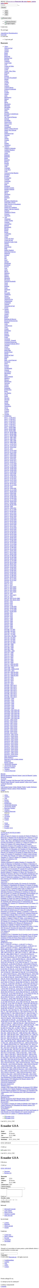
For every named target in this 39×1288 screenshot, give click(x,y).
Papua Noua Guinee (21, 937)
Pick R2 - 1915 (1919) (10, 721)
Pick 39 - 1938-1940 (10, 488)
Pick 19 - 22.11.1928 (10, 452)
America (6, 146)
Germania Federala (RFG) (11, 344)
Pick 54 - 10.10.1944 (10, 536)
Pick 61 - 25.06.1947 (10, 569)
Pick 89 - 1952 (8, 614)
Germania (7, 339)
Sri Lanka (7, 293)
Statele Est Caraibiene (10, 207)
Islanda (6, 357)
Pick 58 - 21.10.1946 (10, 560)
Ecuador (6, 176)
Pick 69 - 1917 (8, 582)
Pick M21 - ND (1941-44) (11, 716)
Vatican (6, 412)
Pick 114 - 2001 (8, 659)
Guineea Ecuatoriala (10, 89)
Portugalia (7, 388)
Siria (5, 291)
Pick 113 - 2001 (8, 657)
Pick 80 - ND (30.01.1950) (12, 600)
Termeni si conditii (9, 1214)
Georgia (6, 245)
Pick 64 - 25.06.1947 (10, 573)
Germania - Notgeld (10, 340)
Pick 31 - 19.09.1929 (10, 472)
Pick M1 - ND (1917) (10, 685)
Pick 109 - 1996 (9, 649)
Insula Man (7, 350)
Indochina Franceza (10, 252)
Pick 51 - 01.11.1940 (10, 509)
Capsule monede (19, 782)
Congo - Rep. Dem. (10, 71)
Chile (5, 166)
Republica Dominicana (11, 201)
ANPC (6, 1265)
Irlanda (6, 353)
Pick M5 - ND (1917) (10, 692)
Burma (6, 232)
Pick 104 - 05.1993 (9, 641)
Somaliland (7, 127)
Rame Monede (10, 782)
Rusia (6, 391)
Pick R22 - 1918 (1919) (11, 754)
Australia (4, 934)
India (5, 248)
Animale (5, 1087)
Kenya (6, 91)
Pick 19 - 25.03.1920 (10, 450)
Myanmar (7, 279)
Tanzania (7, 135)
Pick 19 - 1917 (8, 449)
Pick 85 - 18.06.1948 (10, 608)
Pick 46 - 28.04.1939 (10, 501)
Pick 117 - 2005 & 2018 (11, 664)
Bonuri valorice (8, 762)
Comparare (7, 1239)
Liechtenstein (8, 368)
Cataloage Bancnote (6, 783)
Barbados (7, 156)
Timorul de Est (8, 299)
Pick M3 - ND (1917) (10, 688)
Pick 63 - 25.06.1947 (10, 572)
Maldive (6, 276)
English (12, 23)
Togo (5, 137)
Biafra (6, 54)
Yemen (6, 307)
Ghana (6, 84)
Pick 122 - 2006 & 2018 (11, 675)
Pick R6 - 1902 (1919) (10, 728)
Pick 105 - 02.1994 (9, 642)
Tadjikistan (7, 294)
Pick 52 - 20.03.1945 (10, 524)
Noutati (6, 1227)
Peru (5, 199)
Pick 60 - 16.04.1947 (10, 567)
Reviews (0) (7, 1173)
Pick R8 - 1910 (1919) (10, 731)
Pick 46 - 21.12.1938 (10, 500)
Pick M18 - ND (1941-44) (11, 711)
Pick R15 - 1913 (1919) (11, 743)
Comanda (3, 1286)
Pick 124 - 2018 (9, 679)
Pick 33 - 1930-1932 (10, 475)
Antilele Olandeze (9, 150)
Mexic (6, 192)
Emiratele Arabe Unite (10, 242)
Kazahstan (7, 265)
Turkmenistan (8, 301)
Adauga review (5, 1201)
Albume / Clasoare (6, 780)
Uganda (6, 140)
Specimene (24, 1090)
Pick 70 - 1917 (8, 583)
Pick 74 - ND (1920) (10, 590)
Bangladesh (7, 227)
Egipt (5, 74)
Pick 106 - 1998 (9, 644)
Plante (13, 1087)
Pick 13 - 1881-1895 (10, 437)
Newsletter (7, 1241)
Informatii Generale (10, 1209)
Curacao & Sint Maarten (11, 173)
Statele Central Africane (11, 128)
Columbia (7, 168)
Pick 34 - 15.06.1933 (10, 477)
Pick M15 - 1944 (9, 706)
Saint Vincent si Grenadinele (12, 204)
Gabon (6, 81)
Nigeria (6, 112)
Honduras (7, 186)
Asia (5, 217)
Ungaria (6, 411)
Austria (6, 314)
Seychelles (7, 120)
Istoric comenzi (8, 1236)
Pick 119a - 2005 (9, 667)
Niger (6, 110)
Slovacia (6, 398)
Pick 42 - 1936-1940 (10, 493)
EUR (6, 11)
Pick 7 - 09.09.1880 (10, 427)
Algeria (6, 50)
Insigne (10, 787)
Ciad (5, 64)
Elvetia (6, 332)
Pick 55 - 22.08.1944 (10, 541)
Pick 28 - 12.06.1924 (10, 467)
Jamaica (6, 191)
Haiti (5, 184)
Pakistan (6, 286)
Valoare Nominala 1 (18, 1089)
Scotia (6, 394)
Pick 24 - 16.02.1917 (10, 460)
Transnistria (7, 406)
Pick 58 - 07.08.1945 (10, 555)
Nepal (6, 283)
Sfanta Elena (8, 122)
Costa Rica (7, 169)
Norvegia (7, 383)
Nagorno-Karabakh (10, 281)
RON (6, 13)
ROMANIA (7, 389)
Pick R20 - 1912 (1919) (11, 751)
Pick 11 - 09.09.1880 (10, 434)
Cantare (34, 782)
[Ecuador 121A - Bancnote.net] (9, 1116)
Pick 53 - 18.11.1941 (10, 526)
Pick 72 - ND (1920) (10, 587)
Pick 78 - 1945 (8, 596)
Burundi (6, 59)
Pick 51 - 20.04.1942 (10, 514)
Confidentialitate (9, 1260)
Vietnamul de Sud (9, 306)
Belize (6, 158)
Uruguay (6, 214)
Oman (6, 284)
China (6, 237)
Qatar (6, 288)
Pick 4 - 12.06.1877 (10, 422)
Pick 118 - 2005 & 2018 (11, 665)
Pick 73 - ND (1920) (10, 588)
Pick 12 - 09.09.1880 (10, 435)
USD (6, 14)
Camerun (7, 61)
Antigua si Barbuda (10, 148)
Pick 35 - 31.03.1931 (10, 478)
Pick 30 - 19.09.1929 (10, 470)
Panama (6, 196)
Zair (5, 142)
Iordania (6, 255)
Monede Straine (16, 775)
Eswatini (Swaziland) (10, 77)
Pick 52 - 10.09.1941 (10, 518)
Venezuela (7, 215)
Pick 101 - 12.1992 (9, 634)
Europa (6, 309)
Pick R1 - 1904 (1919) (10, 720)
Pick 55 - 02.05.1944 (10, 539)
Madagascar (7, 97)
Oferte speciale (8, 1226)
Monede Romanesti (6, 775)
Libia (5, 96)
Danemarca (7, 330)
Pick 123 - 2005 (9, 677)
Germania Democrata (10, 342)
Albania (6, 311)
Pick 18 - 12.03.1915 (10, 445)
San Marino (7, 393)
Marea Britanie (8, 376)
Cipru (6, 327)
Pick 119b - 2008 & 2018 (11, 669)
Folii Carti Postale (26, 780)
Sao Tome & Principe (10, 117)
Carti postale (4, 787)
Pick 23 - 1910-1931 (10, 458)
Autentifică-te (5, 33)
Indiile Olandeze (9, 250)
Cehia (6, 324)
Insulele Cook (28, 934)
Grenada (6, 179)
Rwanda (6, 115)
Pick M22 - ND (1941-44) (11, 718)
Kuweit (6, 266)
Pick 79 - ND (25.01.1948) (12, 598)
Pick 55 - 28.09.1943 (10, 537)
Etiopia (6, 79)
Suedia (6, 403)
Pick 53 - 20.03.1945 (10, 529)
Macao (6, 271)
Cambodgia (7, 233)
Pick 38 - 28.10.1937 (10, 483)
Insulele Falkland (9, 189)
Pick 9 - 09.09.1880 (10, 431)
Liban (6, 270)
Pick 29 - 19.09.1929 (10, 468)
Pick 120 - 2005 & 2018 (11, 672)
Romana (13, 21)
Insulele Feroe (8, 352)
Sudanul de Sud (8, 133)
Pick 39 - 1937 (8, 486)
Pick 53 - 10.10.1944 (10, 527)
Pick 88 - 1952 (8, 613)
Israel (5, 260)
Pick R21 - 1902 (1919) (11, 752)
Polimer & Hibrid (12, 1090)
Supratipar (33, 1090)
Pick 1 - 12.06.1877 (10, 417)
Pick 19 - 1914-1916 (10, 447)
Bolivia (6, 161)
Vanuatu (4, 941)
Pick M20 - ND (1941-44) (11, 715)
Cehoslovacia (8, 325)
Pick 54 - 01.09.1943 (10, 532)
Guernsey (7, 348)
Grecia (6, 347)
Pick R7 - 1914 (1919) (10, 729)
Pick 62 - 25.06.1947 (10, 570)
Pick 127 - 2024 (9, 683)
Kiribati (24, 936)
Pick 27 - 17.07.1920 (10, 465)
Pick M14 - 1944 (9, 705)
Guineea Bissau (8, 87)
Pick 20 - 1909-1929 (10, 454)
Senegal (6, 119)
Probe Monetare (21, 788)
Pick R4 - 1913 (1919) (10, 725)
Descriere (7, 1171)
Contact (3, 790)
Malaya (6, 275)
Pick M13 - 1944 (9, 703)
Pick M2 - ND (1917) (10, 687)
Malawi (6, 99)
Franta (6, 337)
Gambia (6, 82)
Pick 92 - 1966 (8, 619)
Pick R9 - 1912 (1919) (10, 733)
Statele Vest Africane (10, 130)
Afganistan (7, 219)
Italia (5, 358)
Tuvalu (31, 939)
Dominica (7, 174)
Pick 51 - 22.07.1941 (10, 513)
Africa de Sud (8, 48)
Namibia (6, 109)
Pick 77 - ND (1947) (10, 595)
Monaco (6, 380)
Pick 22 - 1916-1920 (10, 457)
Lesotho (6, 92)
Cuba (5, 171)
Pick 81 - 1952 (8, 601)
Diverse (3, 785)
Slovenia (6, 399)
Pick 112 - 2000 (8, 656)
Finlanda (6, 335)
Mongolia (7, 278)
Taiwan (6, 296)
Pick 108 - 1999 (9, 647)
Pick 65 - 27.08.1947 (10, 575)
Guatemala (7, 181)
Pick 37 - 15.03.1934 (10, 481)
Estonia (6, 334)
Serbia (6, 396)
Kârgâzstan (7, 263)
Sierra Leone (8, 123)
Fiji (10, 934)
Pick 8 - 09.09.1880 (10, 429)
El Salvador (7, 178)
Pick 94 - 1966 (8, 623)
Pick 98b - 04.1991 (9, 631)
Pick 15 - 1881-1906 (10, 440)
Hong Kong (7, 247)
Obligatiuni (7, 761)
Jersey (6, 363)
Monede (3, 774)
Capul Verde (8, 63)
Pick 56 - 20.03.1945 (10, 546)
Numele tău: (4, 1188)
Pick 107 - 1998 (9, 646)
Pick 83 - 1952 (8, 605)
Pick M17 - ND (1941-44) (11, 710)
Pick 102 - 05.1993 (9, 637)
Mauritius (7, 105)
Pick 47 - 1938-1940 (10, 503)
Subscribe (4, 1255)
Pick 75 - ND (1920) (10, 591)
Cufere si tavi (28, 782)
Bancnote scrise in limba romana (13, 759)
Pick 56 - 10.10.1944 (10, 542)
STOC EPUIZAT (6, 1168)
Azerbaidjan (7, 224)
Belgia (6, 317)
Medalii (19, 787)
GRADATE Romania (10, 764)
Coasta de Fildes (9, 66)
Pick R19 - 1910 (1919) (11, 749)
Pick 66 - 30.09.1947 (10, 577)
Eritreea (6, 76)
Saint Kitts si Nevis (9, 202)
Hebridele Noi (18, 934)
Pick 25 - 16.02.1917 (10, 462)
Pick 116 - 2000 (8, 662)
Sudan (6, 132)
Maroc (6, 102)
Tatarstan (7, 404)
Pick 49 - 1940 (8, 506)
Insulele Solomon (14, 936)
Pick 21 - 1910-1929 (10, 455)
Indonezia (7, 253)
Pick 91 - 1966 (8, 618)
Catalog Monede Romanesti (19, 1100)
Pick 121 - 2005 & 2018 (11, 674)
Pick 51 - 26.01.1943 (10, 516)
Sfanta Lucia (8, 206)
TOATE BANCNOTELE (10, 832)
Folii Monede (6, 1112)
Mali (5, 100)
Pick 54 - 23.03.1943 (10, 531)
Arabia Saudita (8, 220)
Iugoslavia (7, 362)
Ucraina (6, 409)
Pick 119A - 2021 (9, 670)
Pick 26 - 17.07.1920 (10, 463)
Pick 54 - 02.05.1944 (10, 534)
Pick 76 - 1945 (8, 593)
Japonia (6, 261)
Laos (5, 268)
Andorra (6, 312)
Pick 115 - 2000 (8, 660)
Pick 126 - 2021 (9, 682)
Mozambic (7, 107)
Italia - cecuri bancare (10, 360)
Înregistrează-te (13, 33)
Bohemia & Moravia (10, 319)
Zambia (6, 143)
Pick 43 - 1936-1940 (10, 495)
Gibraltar (6, 345)
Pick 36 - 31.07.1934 (10, 480)
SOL (5, 1263)
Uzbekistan (7, 302)
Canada (6, 165)
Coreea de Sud (8, 240)
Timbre (24, 787)
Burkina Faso (8, 58)
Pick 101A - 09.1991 (10, 636)
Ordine (15, 787)
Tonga (24, 939)
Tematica (7, 769)
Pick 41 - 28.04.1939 (10, 491)
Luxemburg (7, 371)
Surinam (6, 210)
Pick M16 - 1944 (9, 708)
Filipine (6, 243)
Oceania (6, 414)
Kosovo (6, 365)
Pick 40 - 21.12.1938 (10, 490)
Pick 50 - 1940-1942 (10, 508)
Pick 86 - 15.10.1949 (10, 610)
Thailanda (7, 298)
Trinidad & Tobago (9, 212)
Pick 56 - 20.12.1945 (10, 549)
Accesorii (3, 779)
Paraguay (7, 197)
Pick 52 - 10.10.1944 (10, 523)
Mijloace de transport (25, 1087)
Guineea (6, 86)
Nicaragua (7, 194)
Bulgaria (6, 322)
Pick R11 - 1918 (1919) (11, 736)
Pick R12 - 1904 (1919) (11, 738)
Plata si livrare (8, 1212)
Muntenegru (7, 381)
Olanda (6, 385)
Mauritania (7, 104)
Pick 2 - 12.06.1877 (10, 419)
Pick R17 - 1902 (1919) (11, 746)
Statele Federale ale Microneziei (11, 939)
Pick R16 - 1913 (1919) (11, 744)
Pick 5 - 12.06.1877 (10, 424)
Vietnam (6, 304)
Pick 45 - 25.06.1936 (10, 498)
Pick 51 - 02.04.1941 (10, 511)
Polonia (6, 386)
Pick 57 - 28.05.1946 (10, 554)
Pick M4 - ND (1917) (10, 690)
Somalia (6, 125)
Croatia (6, 329)
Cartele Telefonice (31, 787)
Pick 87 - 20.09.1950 (10, 611)
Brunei (6, 230)
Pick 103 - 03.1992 (9, 639)
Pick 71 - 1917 (8, 585)
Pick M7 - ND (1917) (10, 695)
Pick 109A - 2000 (9, 651)
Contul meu (7, 1234)
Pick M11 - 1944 (9, 700)
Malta (6, 375)
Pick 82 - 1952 (8, 603)
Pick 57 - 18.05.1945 (10, 550)
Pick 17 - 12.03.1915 (10, 444)
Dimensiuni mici (19, 1092)
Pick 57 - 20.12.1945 (10, 552)
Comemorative (7, 1092)
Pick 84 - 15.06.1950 (10, 606)
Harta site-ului (8, 1215)
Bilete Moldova (8, 757)
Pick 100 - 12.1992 (9, 633)
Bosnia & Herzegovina (11, 321)
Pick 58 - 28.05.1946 (10, 559)
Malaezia (7, 273)
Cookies (6, 1262)
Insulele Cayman (9, 187)
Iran (5, 258)
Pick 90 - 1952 (8, 616)
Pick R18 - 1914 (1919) (11, 748)
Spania (6, 401)
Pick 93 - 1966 (8, 621)
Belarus (6, 316)
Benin (6, 53)
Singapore (7, 289)
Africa (6, 46)
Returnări (7, 1224)
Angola (6, 51)
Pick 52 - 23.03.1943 (10, 519)
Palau (11, 937)
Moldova (7, 378)
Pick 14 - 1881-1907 (10, 439)
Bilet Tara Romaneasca (11, 756)
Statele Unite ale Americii (11, 209)
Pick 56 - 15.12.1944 (10, 544)
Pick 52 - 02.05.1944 (10, 521)
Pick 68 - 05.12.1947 (10, 580)
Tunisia (6, 138)
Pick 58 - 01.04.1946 (10, 557)
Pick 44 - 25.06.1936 (10, 496)
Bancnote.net (12, 1257)
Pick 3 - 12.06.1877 (10, 421)
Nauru (30, 936)
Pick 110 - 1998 (8, 652)
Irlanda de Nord (8, 355)
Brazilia (6, 163)
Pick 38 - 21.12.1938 (10, 485)
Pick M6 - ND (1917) (10, 693)
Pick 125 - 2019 (9, 680)
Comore (6, 68)
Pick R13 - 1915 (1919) (11, 739)
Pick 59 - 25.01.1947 (10, 565)
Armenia (6, 222)
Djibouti (6, 73)
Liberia (6, 94)
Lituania (6, 370)
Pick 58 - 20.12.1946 (10, 562)
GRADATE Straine (10, 766)
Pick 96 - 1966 (8, 626)
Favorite (6, 1238)
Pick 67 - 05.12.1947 (10, 578)
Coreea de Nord (9, 238)
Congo (6, 69)
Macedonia (7, 373)
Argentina (7, 151)
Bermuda (7, 160)
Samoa (32, 937)
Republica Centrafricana (11, 114)
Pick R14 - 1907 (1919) (11, 741)
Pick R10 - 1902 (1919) (11, 734)
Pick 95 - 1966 (8, 624)
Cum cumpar (8, 1210)
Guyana (6, 183)
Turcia (6, 408)
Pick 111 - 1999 (8, 654)
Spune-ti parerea (5, 1186)
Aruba (6, 153)
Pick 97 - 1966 (8, 628)
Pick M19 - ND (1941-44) (11, 713)
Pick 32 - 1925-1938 (10, 473)
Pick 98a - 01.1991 (9, 629)
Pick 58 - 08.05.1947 (10, 564)
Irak (5, 256)
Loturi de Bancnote (9, 771)
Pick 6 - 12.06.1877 (10, 426)
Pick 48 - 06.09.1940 (10, 504)
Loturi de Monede (27, 775)
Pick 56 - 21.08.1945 (10, 547)
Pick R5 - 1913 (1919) (10, 726)
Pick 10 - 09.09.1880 (10, 432)
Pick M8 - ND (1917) (10, 697)
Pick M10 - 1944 (9, 698)
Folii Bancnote (16, 780)
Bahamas (7, 155)
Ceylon (6, 235)
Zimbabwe (7, 145)
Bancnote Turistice (9, 767)
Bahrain (6, 225)
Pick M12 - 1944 (9, 702)
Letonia (6, 367)
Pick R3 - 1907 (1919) (10, 723)
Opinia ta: (3, 1196)
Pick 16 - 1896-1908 (10, 442)
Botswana (7, 56)
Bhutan (6, 229)
